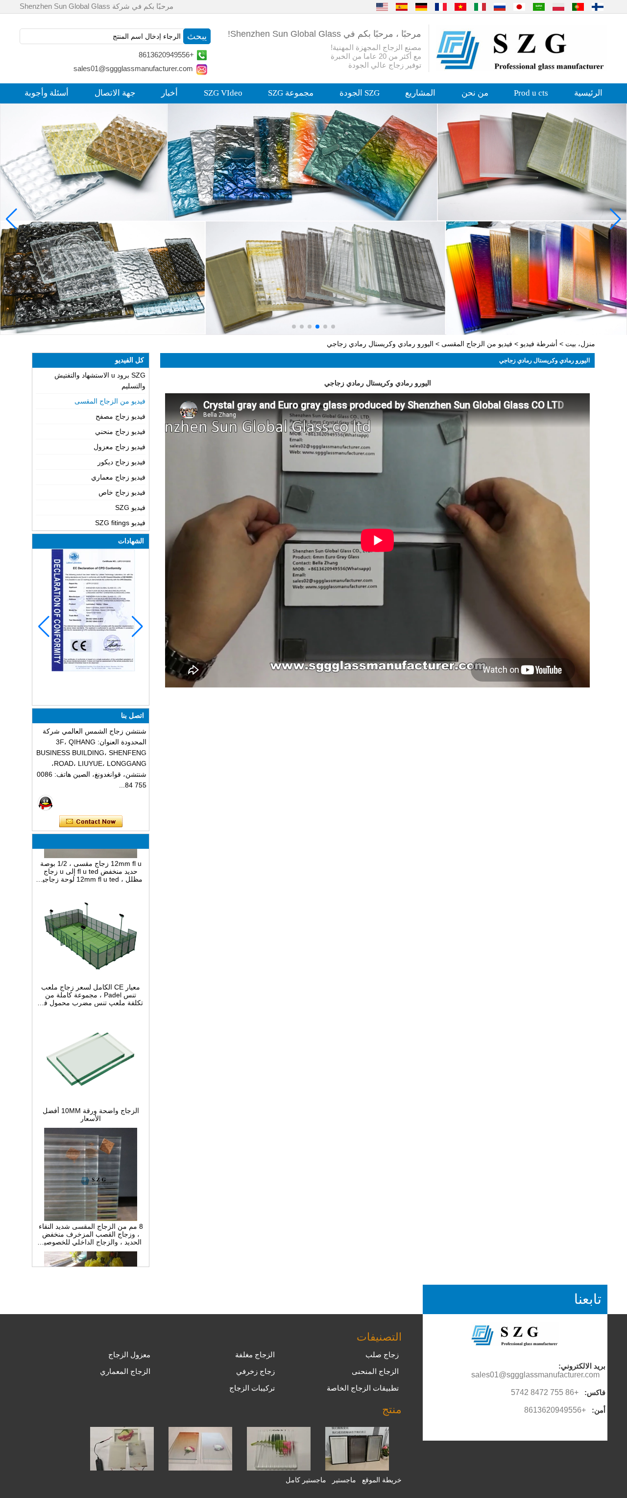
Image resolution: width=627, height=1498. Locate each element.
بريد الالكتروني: (581, 1366)
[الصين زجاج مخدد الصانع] (279, 1468)
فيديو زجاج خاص (121, 492)
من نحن (474, 93)
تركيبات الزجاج (252, 1388)
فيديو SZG (130, 507)
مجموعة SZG (291, 93)
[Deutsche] (421, 6)
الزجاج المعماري (125, 1371)
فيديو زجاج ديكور (121, 462)
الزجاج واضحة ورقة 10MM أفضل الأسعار (91, 1100)
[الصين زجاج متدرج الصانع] (200, 1468)
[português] (578, 6)
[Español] (402, 6)
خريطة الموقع (382, 1480)
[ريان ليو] (45, 803)
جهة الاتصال (115, 93)
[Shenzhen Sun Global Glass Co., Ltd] (521, 68)
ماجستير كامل (306, 1480)
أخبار (169, 93)
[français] (441, 6)
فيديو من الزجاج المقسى (476, 344)
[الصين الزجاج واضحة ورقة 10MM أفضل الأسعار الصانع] (90, 1088)
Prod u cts (531, 93)
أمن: (598, 1410)
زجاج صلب (382, 1354)
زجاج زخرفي (255, 1371)
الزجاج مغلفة (255, 1354)
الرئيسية (588, 93)
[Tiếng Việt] (460, 6)
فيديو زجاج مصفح (120, 416)
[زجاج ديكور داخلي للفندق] (313, 219)
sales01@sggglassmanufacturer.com (133, 68)
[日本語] (519, 6)
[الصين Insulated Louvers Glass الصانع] (357, 1468)
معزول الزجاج (129, 1354)
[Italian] (480, 6)
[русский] (500, 6)
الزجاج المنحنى (375, 1371)
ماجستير (344, 1480)
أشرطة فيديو (538, 344)
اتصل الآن (90, 821)
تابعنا (588, 1299)
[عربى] (539, 6)
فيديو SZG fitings (120, 523)
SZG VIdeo (223, 93)
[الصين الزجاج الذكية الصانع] (122, 1468)
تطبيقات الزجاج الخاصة (363, 1388)
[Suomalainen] (597, 6)
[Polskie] (558, 6)
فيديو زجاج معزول (119, 447)
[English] (382, 6)
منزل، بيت (580, 344)
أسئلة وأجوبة (46, 93)
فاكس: (594, 1392)
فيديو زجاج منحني (120, 431)
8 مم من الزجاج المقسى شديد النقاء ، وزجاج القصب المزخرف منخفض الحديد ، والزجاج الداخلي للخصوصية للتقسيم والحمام (91, 1220)
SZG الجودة (359, 93)
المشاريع (420, 93)
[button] (333, 327)
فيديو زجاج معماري (118, 477)
